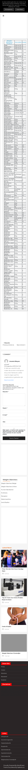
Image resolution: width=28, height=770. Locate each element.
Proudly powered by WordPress (14, 765)
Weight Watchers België (8, 483)
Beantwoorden (9, 380)
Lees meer (20, 9)
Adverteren (4, 673)
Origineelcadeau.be (6, 743)
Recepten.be (4, 746)
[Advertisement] (14, 28)
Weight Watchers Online (9, 486)
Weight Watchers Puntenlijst (11, 653)
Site (4, 422)
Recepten (4, 496)
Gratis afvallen (6, 626)
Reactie (6, 391)
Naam (5, 408)
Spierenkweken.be (5, 749)
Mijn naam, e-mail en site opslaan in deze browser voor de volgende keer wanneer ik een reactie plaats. (14, 432)
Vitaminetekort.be (5, 756)
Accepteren (8, 9)
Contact (3, 670)
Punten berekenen (7, 489)
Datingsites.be (4, 736)
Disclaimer (3, 680)
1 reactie (7, 343)
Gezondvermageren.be (7, 739)
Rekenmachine (6, 499)
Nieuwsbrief (4, 676)
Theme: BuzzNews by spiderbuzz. (14, 767)
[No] (26, 6)
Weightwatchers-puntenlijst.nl (8, 759)
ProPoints (4, 493)
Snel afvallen (5, 502)
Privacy (3, 666)
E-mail (5, 415)
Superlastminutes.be (6, 753)
